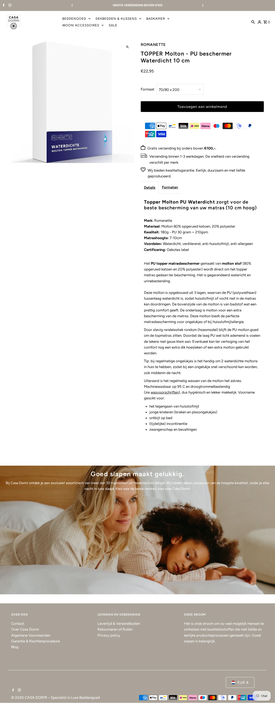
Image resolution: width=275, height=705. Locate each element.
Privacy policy (109, 635)
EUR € (243, 682)
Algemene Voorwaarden (30, 635)
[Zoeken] (253, 21)
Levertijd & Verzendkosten (119, 623)
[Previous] (72, 5)
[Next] (202, 5)
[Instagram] (9, 5)
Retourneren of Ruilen (115, 629)
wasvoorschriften (165, 392)
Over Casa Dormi (25, 629)
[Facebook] (3, 5)
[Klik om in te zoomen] (127, 47)
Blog (14, 647)
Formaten (170, 187)
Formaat (147, 89)
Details (149, 187)
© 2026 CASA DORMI (29, 697)
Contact (17, 623)
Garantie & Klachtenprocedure (35, 641)
